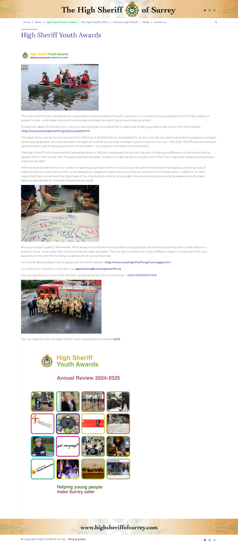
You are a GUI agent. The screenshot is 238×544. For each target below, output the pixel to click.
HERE (116, 339)
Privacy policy (77, 539)
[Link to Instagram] (209, 10)
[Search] (215, 22)
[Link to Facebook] (214, 10)
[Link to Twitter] (204, 10)
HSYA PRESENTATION (142, 275)
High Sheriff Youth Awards (61, 35)
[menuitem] (27, 22)
